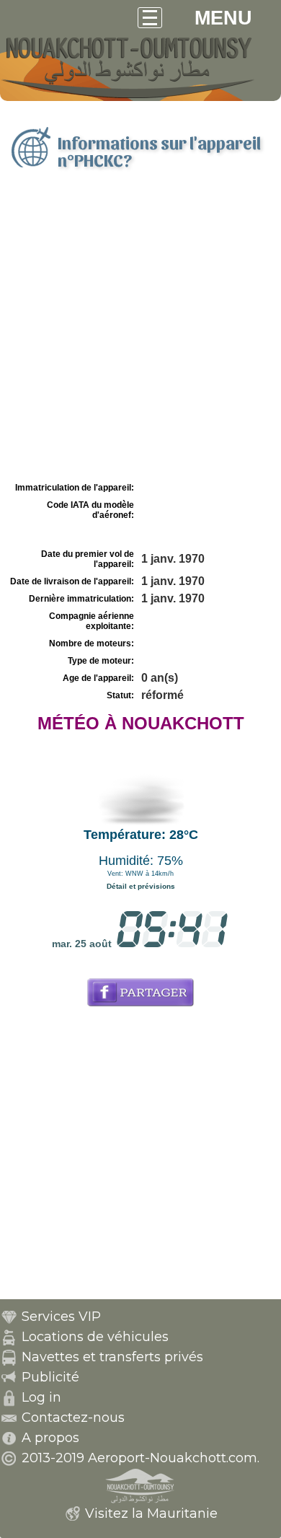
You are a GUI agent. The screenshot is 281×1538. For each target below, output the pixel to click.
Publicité (50, 1377)
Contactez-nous (73, 1417)
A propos (50, 1438)
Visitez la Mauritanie (151, 1513)
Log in (41, 1397)
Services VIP (61, 1316)
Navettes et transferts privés (112, 1357)
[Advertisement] (140, 330)
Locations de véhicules (95, 1337)
